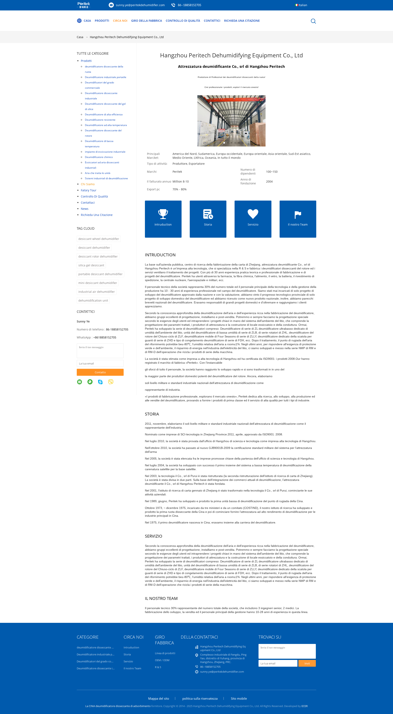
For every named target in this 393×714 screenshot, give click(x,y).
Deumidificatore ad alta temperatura (106, 125)
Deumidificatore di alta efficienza (104, 114)
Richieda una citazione (242, 21)
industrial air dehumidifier (96, 292)
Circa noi (120, 21)
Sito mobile (239, 698)
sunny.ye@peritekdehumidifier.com (140, 5)
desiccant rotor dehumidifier (98, 256)
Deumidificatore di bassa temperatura (99, 143)
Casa (87, 21)
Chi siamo (88, 184)
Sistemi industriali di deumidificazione (106, 178)
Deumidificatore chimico (99, 157)
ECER (305, 706)
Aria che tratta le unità (97, 173)
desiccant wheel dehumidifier (98, 239)
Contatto (100, 372)
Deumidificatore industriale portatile (105, 77)
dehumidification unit (93, 300)
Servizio (128, 661)
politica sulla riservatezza (200, 698)
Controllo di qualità (183, 21)
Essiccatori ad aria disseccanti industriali (102, 165)
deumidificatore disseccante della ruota (104, 69)
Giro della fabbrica (146, 21)
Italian (303, 5)
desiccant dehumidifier (94, 248)
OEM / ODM (162, 660)
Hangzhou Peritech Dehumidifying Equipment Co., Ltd (127, 37)
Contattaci (88, 202)
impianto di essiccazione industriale (105, 151)
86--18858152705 (189, 5)
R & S (158, 667)
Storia (127, 654)
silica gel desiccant (91, 265)
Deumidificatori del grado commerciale (99, 85)
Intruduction (131, 647)
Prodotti (102, 21)
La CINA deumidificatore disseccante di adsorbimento (118, 706)
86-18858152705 (117, 329)
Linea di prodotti (165, 653)
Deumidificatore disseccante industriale (101, 95)
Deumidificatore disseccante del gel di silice (105, 106)
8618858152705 (105, 337)
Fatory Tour (88, 190)
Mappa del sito (158, 698)
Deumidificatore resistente (100, 119)
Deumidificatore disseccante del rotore (103, 133)
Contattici (212, 21)
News (84, 209)
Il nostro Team (132, 668)
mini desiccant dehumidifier (97, 283)
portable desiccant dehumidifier (100, 274)
